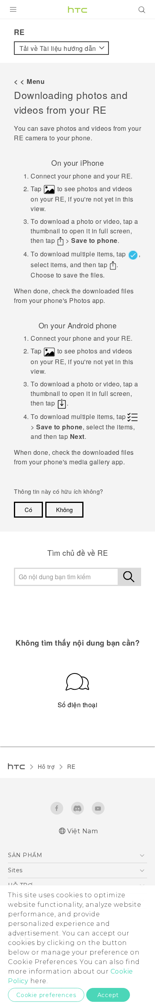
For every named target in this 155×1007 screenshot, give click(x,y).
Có (28, 509)
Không (64, 509)
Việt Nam (82, 831)
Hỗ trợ (46, 766)
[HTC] (77, 9)
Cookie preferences (46, 995)
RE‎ (71, 766)
